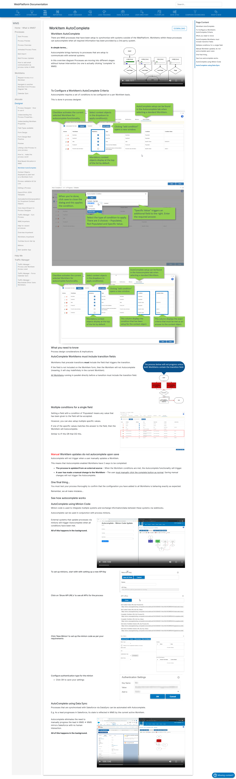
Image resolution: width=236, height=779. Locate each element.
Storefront (32, 15)
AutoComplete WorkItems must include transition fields (207, 40)
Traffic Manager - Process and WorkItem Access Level (26, 266)
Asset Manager (75, 15)
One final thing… (202, 55)
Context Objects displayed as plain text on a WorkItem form (26, 174)
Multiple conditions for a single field (209, 45)
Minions (20, 245)
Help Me (18, 255)
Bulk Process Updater (26, 58)
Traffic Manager (22, 260)
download (179, 28)
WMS (45, 15)
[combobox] (199, 4)
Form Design (22, 132)
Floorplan (159, 15)
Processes (19, 32)
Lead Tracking (104, 15)
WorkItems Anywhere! (26, 237)
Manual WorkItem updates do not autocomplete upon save (208, 50)
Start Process (23, 36)
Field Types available (25, 128)
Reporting (57, 15)
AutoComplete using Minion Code (208, 62)
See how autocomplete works (207, 58)
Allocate (18, 99)
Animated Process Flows (27, 50)
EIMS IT (17, 15)
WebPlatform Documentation (31, 4)
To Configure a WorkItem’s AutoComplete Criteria (205, 31)
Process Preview (24, 41)
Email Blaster (123, 15)
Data (90, 15)
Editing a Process (24, 188)
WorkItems (20, 73)
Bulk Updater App (24, 250)
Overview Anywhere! (25, 232)
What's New (216, 15)
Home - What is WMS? (25, 28)
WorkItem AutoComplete (27, 168)
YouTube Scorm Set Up (26, 241)
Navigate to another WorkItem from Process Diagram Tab (26, 87)
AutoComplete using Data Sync (208, 65)
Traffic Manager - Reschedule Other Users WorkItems (27, 282)
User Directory (141, 15)
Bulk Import (22, 54)
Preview (21, 143)
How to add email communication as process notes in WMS (26, 65)
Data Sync (174, 15)
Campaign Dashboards (195, 15)
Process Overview (24, 45)
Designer (19, 103)
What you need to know (205, 36)
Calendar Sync (23, 93)
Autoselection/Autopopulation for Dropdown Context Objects (29, 201)
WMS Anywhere (24, 221)
